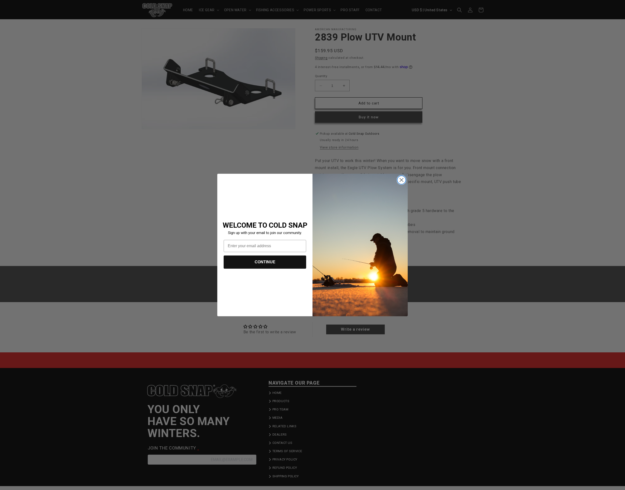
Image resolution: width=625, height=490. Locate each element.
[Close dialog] (401, 180)
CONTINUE (265, 262)
